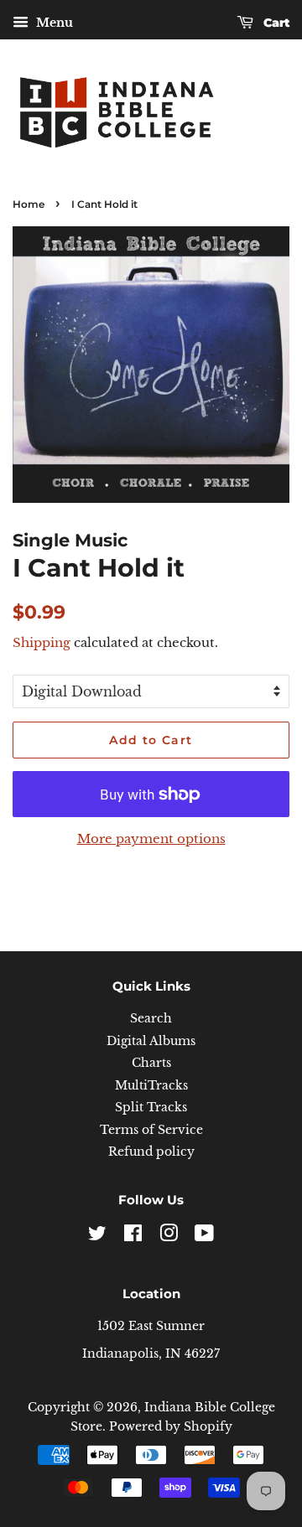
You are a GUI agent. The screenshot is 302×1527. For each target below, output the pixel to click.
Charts (151, 1063)
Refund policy (151, 1152)
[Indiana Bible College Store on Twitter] (97, 1236)
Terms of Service (151, 1130)
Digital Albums (151, 1041)
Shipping (41, 642)
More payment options (151, 838)
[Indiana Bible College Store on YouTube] (204, 1236)
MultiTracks (151, 1086)
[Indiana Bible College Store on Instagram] (168, 1236)
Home (28, 204)
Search (151, 1019)
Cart (274, 22)
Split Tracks (151, 1107)
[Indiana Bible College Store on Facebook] (133, 1236)
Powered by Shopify (170, 1427)
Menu (53, 22)
